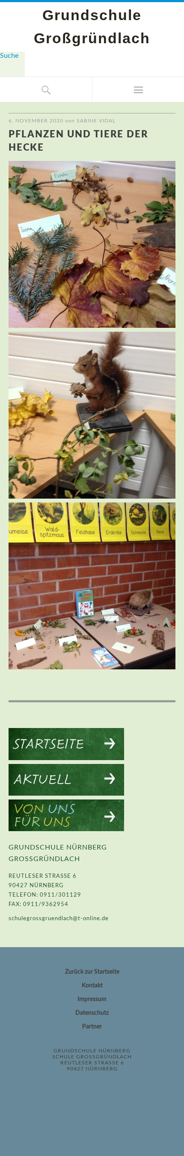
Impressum (92, 999)
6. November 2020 (36, 120)
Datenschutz (92, 1013)
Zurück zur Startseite (92, 972)
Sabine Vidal (96, 120)
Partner (92, 1027)
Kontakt (92, 986)
